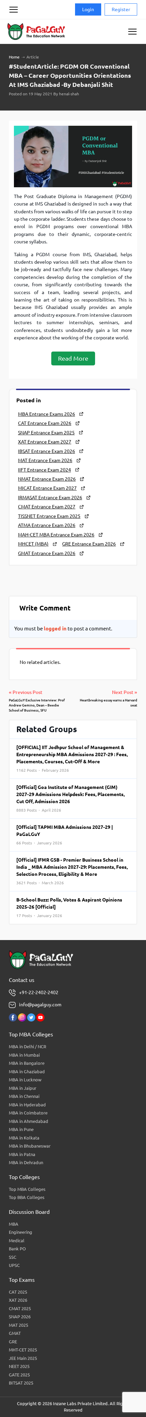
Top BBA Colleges (26, 1197)
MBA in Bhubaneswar (30, 1146)
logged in (55, 628)
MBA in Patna (22, 1154)
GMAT (15, 1333)
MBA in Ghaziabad (27, 1071)
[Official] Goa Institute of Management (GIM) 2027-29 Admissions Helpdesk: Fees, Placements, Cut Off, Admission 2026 (70, 798)
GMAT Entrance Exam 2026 (46, 553)
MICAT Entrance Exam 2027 (47, 488)
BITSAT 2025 (21, 1382)
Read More (73, 358)
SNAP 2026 (20, 1316)
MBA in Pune (21, 1129)
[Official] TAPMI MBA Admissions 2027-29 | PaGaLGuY (64, 834)
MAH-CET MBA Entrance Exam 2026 (56, 534)
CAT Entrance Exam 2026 (44, 423)
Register (121, 9)
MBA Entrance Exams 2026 (46, 414)
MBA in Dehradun (26, 1162)
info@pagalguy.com (40, 1004)
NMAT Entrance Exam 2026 (47, 479)
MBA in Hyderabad (27, 1104)
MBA (13, 1224)
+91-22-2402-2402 (38, 992)
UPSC (14, 1265)
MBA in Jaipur (22, 1088)
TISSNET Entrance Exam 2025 (49, 516)
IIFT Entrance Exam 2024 (44, 470)
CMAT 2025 (20, 1308)
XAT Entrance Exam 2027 (44, 442)
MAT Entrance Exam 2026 (45, 460)
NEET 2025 (19, 1366)
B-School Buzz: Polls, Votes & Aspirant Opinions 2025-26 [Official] (69, 907)
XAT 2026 (18, 1300)
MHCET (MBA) (33, 544)
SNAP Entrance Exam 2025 (46, 432)
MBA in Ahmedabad (28, 1121)
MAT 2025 (18, 1325)
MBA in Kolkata (24, 1137)
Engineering (20, 1232)
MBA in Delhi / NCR (27, 1046)
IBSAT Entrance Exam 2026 (46, 451)
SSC (12, 1257)
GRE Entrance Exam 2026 (89, 544)
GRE (13, 1341)
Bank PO (17, 1248)
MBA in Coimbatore (28, 1112)
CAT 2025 (18, 1292)
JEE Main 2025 (23, 1358)
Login (88, 9)
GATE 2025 (19, 1374)
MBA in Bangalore (26, 1063)
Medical (16, 1240)
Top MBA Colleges (27, 1189)
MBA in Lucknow (25, 1079)
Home (14, 57)
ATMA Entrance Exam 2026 (46, 525)
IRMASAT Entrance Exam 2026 (50, 497)
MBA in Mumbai (24, 1055)
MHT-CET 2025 (23, 1349)
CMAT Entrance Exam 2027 (46, 506)
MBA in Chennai (24, 1096)
